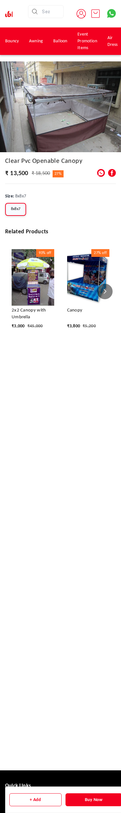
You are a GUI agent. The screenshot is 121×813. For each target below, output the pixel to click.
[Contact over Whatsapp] (111, 13)
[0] (95, 13)
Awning (36, 41)
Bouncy (12, 41)
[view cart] (95, 13)
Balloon (60, 41)
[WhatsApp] (101, 173)
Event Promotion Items (87, 41)
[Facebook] (112, 173)
